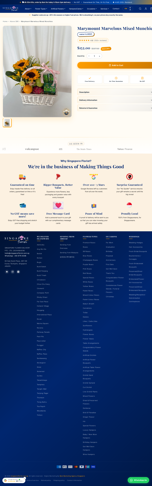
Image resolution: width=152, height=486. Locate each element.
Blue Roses (87, 256)
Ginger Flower (88, 417)
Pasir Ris (40, 336)
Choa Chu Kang (43, 284)
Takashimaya (42, 380)
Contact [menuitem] (116, 9)
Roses (85, 247)
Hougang (40, 310)
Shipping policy (59, 480)
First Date (110, 264)
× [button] (24, 478)
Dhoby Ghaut (42, 297)
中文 (130, 8)
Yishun (40, 415)
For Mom (109, 243)
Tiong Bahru (42, 402)
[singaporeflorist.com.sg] (10, 8)
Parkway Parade (43, 332)
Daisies (86, 317)
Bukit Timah (41, 275)
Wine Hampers (89, 454)
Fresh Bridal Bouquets (138, 251)
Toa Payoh (41, 406)
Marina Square (43, 323)
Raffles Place (42, 354)
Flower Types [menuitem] (40, 9)
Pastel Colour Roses (91, 299)
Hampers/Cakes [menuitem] (75, 9)
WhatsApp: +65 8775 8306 (15, 256)
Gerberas (86, 408)
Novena (40, 328)
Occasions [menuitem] (91, 9)
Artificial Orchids (89, 355)
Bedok (39, 253)
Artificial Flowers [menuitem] (57, 9)
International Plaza (44, 315)
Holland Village (43, 306)
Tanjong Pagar (42, 393)
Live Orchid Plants (90, 392)
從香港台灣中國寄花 (67, 257)
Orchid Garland (89, 383)
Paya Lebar (41, 341)
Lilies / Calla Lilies (90, 321)
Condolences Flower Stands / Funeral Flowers (114, 288)
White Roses (88, 282)
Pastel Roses (88, 291)
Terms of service (32, 480)
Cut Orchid (87, 387)
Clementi (40, 288)
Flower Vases (88, 339)
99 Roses (86, 251)
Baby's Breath (88, 304)
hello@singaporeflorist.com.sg (17, 253)
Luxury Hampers (89, 430)
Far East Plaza (42, 302)
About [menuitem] (27, 9)
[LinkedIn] (18, 272)
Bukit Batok (41, 267)
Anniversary (111, 260)
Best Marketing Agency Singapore (72, 476)
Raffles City (41, 349)
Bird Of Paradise (89, 412)
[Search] (140, 8)
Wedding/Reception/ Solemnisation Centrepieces (137, 298)
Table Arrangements (91, 343)
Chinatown (41, 280)
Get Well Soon (111, 269)
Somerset (41, 371)
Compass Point (43, 293)
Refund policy (46, 480)
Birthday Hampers (90, 442)
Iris (84, 421)
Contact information (74, 480)
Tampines (41, 384)
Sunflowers (87, 325)
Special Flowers (89, 426)
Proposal (109, 256)
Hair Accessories (136, 247)
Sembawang (42, 358)
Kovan (39, 319)
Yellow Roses (88, 286)
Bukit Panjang (42, 271)
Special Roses (88, 278)
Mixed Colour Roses (91, 295)
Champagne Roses (90, 260)
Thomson (40, 398)
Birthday (109, 251)
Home (5, 21)
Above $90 (14, 21)
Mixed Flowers (89, 396)
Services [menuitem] (104, 9)
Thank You (110, 273)
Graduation (110, 247)
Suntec (40, 376)
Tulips (85, 312)
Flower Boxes (88, 334)
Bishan (39, 258)
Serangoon (41, 363)
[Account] (145, 8)
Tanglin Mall (41, 389)
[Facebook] (7, 272)
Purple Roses (88, 264)
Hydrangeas (88, 330)
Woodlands (41, 411)
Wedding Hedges (136, 243)
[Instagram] (12, 272)
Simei (39, 367)
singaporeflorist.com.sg (19, 476)
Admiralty (40, 245)
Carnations (87, 308)
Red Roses (87, 273)
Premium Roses (89, 243)
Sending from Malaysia (69, 253)
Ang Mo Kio (41, 249)
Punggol (40, 345)
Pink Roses (87, 269)
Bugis (39, 262)
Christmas (110, 297)
